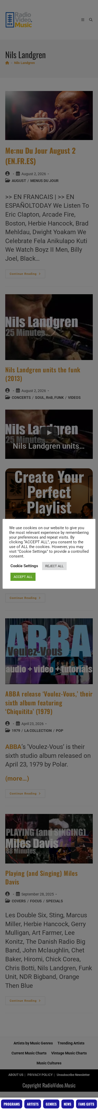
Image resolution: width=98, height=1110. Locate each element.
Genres (51, 1104)
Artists (33, 1104)
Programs (12, 1104)
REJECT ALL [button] (54, 566)
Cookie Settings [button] (24, 566)
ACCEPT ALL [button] (23, 577)
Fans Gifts (86, 1104)
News (67, 1104)
